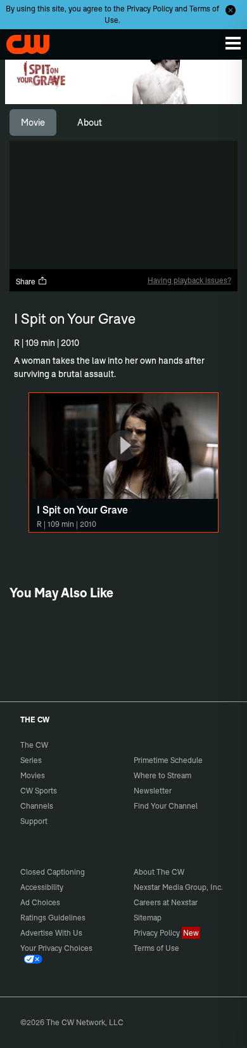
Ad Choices (40, 902)
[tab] (33, 122)
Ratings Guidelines (53, 917)
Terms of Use (156, 948)
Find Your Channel (166, 806)
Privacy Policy (150, 8)
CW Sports (38, 790)
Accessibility (41, 887)
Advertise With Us (51, 933)
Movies (32, 775)
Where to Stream (162, 775)
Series (31, 760)
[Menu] (233, 43)
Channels (36, 806)
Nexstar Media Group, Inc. (178, 887)
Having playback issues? (189, 280)
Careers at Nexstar (166, 902)
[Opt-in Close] (230, 10)
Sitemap (148, 917)
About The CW (159, 872)
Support (34, 821)
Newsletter (153, 790)
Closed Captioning (52, 872)
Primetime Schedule (168, 760)
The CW (22, 41)
